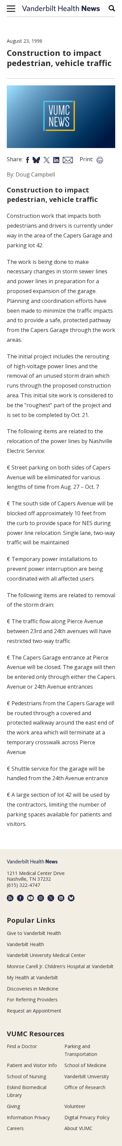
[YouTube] (30, 898)
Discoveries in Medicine (32, 988)
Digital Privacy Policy (86, 1117)
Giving (13, 1106)
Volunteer (74, 1106)
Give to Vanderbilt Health (34, 933)
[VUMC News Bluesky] (71, 898)
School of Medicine (85, 1065)
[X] (50, 898)
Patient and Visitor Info (32, 1065)
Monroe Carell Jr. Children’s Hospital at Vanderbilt (60, 966)
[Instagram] (40, 898)
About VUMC (78, 1128)
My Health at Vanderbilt (32, 977)
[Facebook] (20, 898)
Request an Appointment (34, 1010)
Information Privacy (28, 1117)
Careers (15, 1128)
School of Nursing (26, 1076)
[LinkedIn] (61, 898)
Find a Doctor (22, 1046)
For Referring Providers (32, 999)
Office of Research (84, 1087)
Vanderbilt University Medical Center (46, 955)
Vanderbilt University (86, 1076)
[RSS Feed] (10, 898)
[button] (11, 8)
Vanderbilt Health (25, 944)
